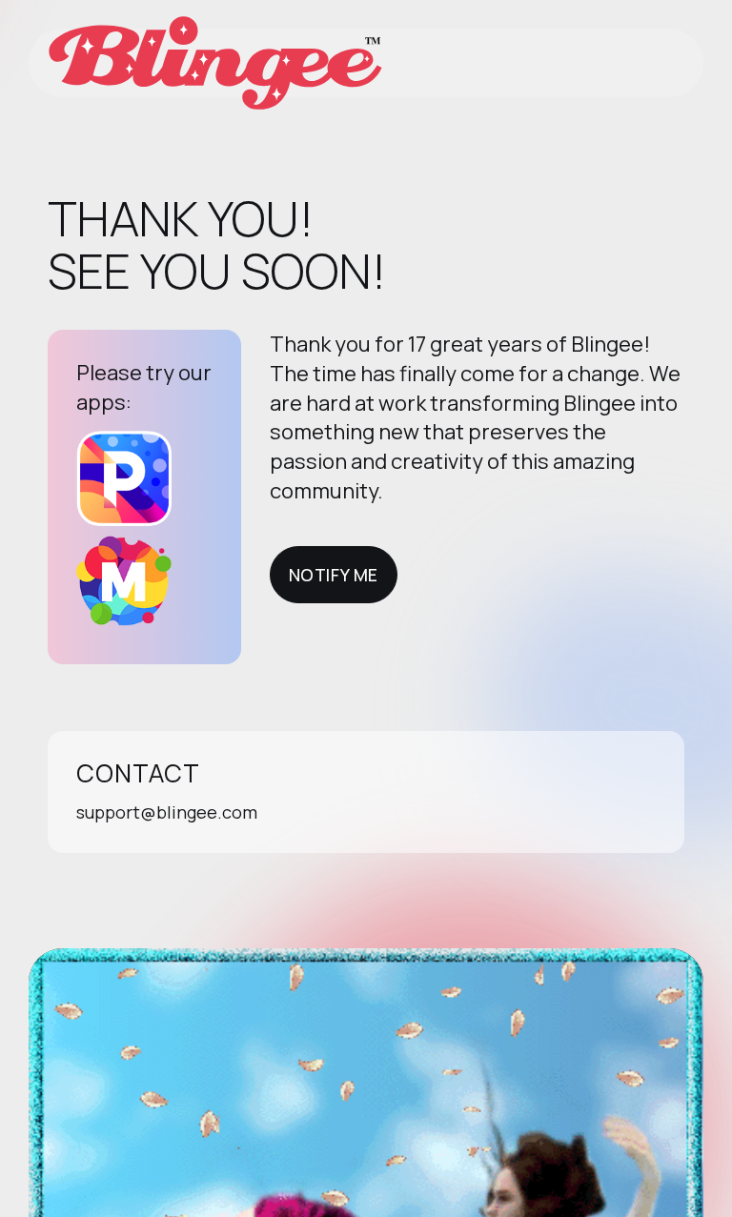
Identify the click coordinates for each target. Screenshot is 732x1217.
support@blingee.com (166, 812)
